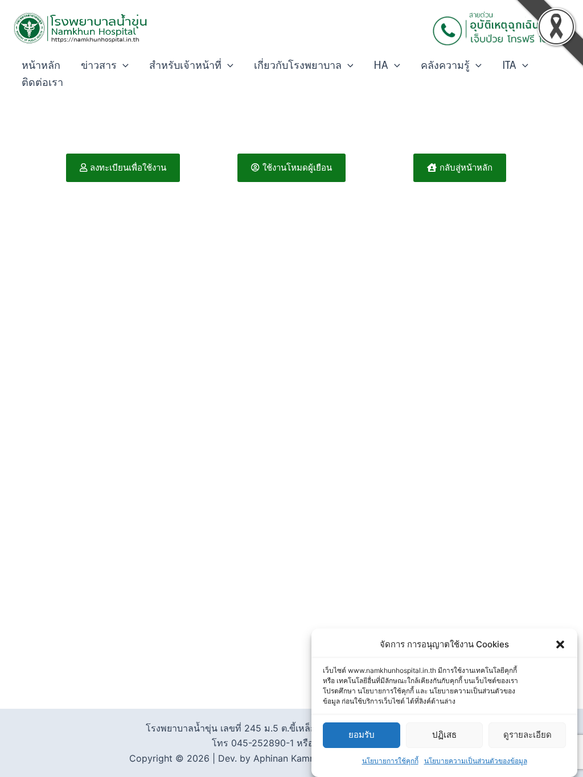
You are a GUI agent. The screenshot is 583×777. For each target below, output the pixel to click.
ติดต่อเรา (42, 82)
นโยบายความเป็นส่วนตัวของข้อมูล (475, 761)
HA (380, 65)
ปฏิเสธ (444, 734)
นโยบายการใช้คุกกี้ (390, 761)
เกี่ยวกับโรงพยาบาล (298, 65)
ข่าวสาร (99, 65)
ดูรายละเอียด (527, 734)
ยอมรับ (361, 734)
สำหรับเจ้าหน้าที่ (185, 65)
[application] (123, 65)
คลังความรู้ (445, 65)
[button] (560, 644)
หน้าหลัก (41, 65)
